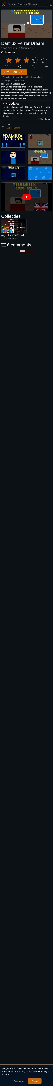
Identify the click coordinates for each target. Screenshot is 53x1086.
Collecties (11, 216)
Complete (37, 77)
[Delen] (19, 66)
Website (6, 77)
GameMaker (19, 80)
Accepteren (19, 1081)
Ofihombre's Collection (18, 235)
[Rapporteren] (46, 66)
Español (17, 128)
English (9, 128)
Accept (35, 1081)
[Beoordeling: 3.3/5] (26, 60)
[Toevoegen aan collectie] (33, 66)
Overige (6, 80)
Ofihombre (8, 52)
